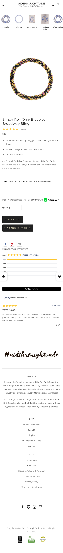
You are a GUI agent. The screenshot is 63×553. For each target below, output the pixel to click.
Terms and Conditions (32, 487)
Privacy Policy (31, 481)
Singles (31, 435)
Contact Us (32, 460)
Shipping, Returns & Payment (31, 471)
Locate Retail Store (31, 476)
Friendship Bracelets (31, 440)
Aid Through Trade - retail (34, 528)
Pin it (12, 244)
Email (19, 244)
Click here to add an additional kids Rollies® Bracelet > (27, 181)
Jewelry (31, 446)
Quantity (6, 207)
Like (5, 244)
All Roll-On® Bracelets (31, 424)
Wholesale (31, 465)
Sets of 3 (31, 430)
